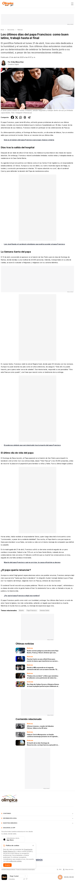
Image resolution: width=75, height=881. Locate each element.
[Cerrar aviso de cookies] (33, 845)
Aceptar (7, 865)
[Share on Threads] (24, 117)
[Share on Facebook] (12, 117)
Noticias (20, 29)
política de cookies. (15, 861)
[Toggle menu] (72, 4)
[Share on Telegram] (29, 117)
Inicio (2, 29)
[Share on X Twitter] (16, 117)
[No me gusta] (26, 879)
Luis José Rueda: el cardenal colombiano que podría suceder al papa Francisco (34, 244)
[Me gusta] (24, 879)
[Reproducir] (60, 877)
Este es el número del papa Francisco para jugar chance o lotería (29, 140)
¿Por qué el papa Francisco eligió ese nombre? (22, 596)
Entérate (30, 682)
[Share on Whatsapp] (20, 117)
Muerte (21, 610)
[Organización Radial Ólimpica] (9, 798)
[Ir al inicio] (8, 4)
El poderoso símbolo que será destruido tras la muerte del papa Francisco (32, 445)
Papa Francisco (32, 610)
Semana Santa (44, 610)
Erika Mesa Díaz (17, 62)
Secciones (10, 29)
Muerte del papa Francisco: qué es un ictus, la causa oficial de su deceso (32, 562)
